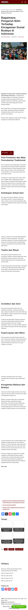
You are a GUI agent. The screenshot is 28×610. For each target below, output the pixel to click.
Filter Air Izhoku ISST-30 (7, 578)
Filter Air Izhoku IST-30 (6, 580)
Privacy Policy (6, 606)
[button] (19, 606)
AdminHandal (6, 36)
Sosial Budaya (19, 549)
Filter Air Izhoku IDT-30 (6, 575)
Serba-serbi (12, 9)
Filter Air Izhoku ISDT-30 (7, 573)
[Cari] (22, 2)
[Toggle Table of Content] (10, 153)
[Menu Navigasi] (25, 2)
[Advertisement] (14, 79)
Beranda (3, 9)
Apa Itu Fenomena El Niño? (9, 505)
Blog (7, 9)
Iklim (6, 549)
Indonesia (11, 549)
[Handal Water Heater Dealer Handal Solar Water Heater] (5, 2)
